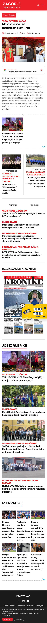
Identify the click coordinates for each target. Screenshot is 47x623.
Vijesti (5, 15)
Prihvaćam (7, 619)
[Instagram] (23, 601)
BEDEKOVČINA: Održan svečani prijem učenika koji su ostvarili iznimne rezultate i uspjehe (21, 252)
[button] (38, 5)
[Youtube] (28, 601)
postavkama (6, 615)
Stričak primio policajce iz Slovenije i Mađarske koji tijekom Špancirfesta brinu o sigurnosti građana (22, 237)
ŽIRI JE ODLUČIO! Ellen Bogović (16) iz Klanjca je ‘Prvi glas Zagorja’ (23, 214)
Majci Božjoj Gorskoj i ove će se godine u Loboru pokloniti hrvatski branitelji (20, 225)
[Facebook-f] (19, 601)
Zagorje (12, 15)
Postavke (19, 619)
